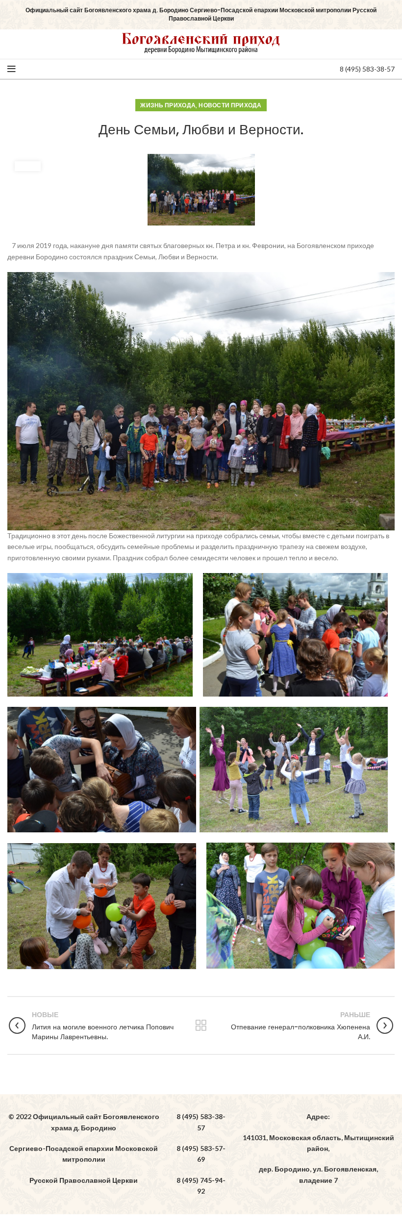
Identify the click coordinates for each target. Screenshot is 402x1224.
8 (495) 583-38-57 (367, 69)
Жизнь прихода (168, 105)
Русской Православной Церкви (83, 1180)
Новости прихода (230, 105)
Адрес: (318, 1116)
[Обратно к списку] (201, 1025)
